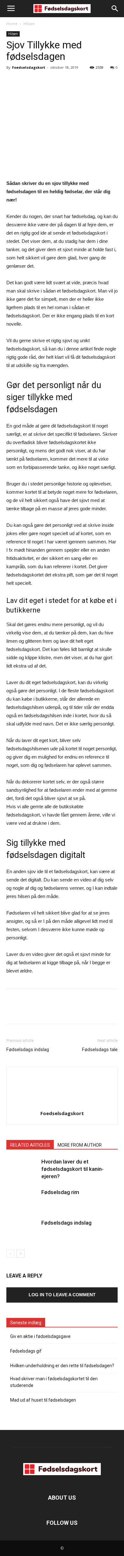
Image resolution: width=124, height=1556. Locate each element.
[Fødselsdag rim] (22, 1200)
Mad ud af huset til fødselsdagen (43, 1400)
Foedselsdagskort (28, 67)
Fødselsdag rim (60, 1192)
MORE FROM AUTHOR (80, 1145)
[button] (115, 8)
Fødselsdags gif (26, 1351)
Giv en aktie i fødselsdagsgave (40, 1336)
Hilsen (29, 23)
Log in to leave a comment (62, 1294)
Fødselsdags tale (100, 1049)
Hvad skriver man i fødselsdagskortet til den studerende (54, 1382)
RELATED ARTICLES (30, 1145)
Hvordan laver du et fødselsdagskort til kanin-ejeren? (72, 1168)
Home (11, 23)
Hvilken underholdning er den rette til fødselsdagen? (62, 1365)
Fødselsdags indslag (27, 1049)
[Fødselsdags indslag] (22, 1230)
